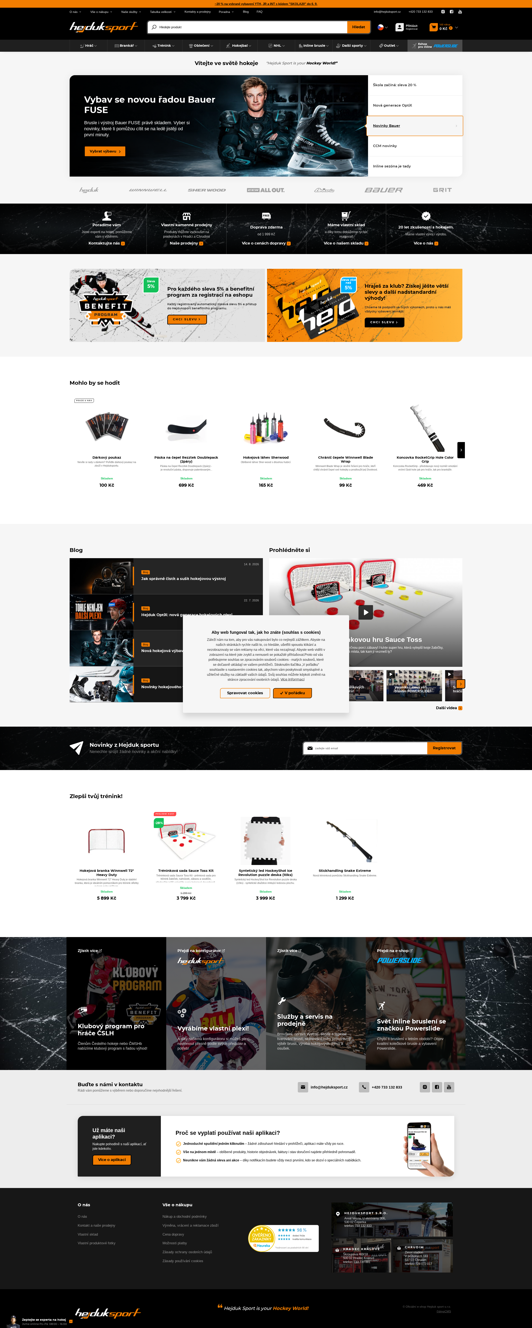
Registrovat (444, 748)
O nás (82, 1217)
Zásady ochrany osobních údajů (187, 1252)
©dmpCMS (444, 1311)
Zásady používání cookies (183, 1261)
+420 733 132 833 (421, 11)
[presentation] (461, 450)
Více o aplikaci (112, 1160)
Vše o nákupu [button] (99, 12)
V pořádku (294, 693)
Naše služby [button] (129, 12)
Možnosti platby (175, 1243)
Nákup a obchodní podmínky (185, 1217)
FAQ (259, 11)
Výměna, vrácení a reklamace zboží (191, 1225)
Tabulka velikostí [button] (161, 12)
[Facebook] (451, 12)
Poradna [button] (224, 12)
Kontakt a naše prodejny (96, 1225)
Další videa (446, 708)
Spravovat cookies (245, 693)
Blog (246, 11)
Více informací (292, 679)
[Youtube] (460, 12)
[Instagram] (443, 11)
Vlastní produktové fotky (97, 1243)
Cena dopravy (173, 1234)
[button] (88, 46)
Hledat (358, 27)
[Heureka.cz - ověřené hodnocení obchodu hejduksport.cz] (283, 1238)
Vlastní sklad (88, 1234)
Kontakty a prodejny (198, 11)
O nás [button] (74, 12)
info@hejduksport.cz (387, 11)
